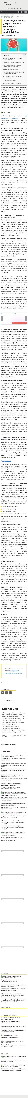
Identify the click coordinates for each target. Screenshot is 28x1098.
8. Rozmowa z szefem (9, 83)
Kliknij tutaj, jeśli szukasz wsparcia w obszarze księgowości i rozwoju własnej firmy (13, 672)
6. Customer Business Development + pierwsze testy (13, 77)
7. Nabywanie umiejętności (10, 80)
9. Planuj (19, 83)
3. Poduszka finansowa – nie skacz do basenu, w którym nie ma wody (12, 66)
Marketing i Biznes (5, 14)
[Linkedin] (10, 692)
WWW (14, 736)
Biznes (11, 14)
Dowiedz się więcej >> (19, 323)
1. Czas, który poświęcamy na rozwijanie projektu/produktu (13, 59)
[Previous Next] (14, 318)
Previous (2, 318)
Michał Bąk (12, 35)
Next (26, 318)
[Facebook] (2, 692)
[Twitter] (6, 692)
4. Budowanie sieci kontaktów (11, 69)
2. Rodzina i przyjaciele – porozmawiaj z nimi (14, 62)
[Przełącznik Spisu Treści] (23, 55)
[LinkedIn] (24, 736)
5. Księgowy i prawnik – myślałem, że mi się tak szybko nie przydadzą (14, 73)
